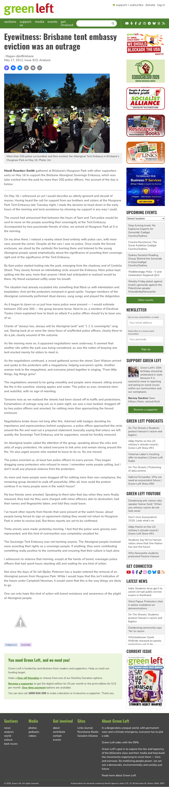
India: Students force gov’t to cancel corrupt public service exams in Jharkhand (145, 591)
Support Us (25, 23)
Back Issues (11, 744)
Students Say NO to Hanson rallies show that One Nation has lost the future (145, 543)
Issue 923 (31, 60)
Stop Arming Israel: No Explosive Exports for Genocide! (141, 229)
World (7, 736)
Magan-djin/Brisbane (20, 56)
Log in (161, 5)
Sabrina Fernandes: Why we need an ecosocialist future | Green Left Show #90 (145, 480)
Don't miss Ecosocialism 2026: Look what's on (142, 518)
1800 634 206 (37, 693)
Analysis (45, 60)
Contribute (59, 732)
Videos (32, 736)
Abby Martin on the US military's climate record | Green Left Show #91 (143, 444)
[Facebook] (13, 67)
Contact (57, 736)
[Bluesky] (19, 67)
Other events (145, 300)
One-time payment (34, 687)
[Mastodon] (6, 67)
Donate (150, 5)
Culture (8, 740)
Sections (10, 21)
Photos (33, 728)
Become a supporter (20, 683)
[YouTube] (128, 572)
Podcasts (34, 732)
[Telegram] (149, 572)
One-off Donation (28, 678)
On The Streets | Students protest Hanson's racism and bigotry (145, 431)
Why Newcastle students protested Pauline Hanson (143, 554)
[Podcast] (133, 572)
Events (52, 21)
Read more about (119, 775)
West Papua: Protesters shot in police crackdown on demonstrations (145, 605)
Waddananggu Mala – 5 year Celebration (145, 273)
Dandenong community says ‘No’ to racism (145, 629)
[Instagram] (145, 572)
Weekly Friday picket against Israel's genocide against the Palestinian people (145, 285)
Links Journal (85, 728)
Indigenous (11, 644)
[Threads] (159, 572)
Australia (25, 644)
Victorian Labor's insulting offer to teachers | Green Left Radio (145, 457)
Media (39, 21)
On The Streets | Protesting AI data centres (144, 469)
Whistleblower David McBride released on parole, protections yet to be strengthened (145, 642)
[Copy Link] (39, 67)
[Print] (26, 67)
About (56, 728)
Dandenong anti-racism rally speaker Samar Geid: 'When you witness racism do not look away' (145, 506)
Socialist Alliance (87, 736)
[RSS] (163, 572)
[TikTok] (140, 572)
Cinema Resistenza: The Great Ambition (142, 243)
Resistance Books (88, 732)
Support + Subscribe (129, 5)
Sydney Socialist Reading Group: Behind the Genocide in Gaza (145, 258)
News (7, 728)
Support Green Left (143, 360)
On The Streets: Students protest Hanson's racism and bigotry (145, 618)
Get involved (67, 23)
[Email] (33, 67)
